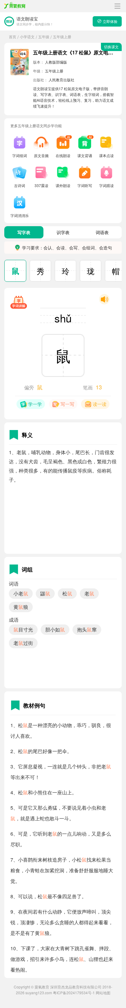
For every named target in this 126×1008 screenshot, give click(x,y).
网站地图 (103, 992)
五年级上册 (62, 36)
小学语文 (27, 36)
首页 (12, 36)
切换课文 (111, 46)
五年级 (43, 36)
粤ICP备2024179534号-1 (74, 992)
